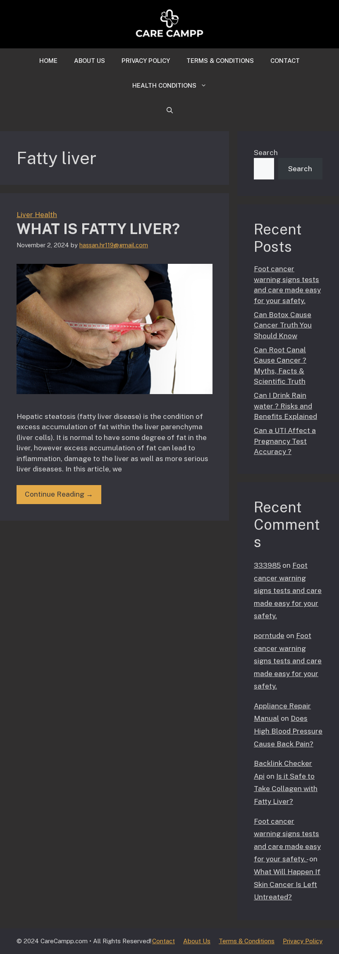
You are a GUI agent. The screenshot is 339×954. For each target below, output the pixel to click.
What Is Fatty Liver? (98, 228)
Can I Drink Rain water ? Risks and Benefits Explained (285, 406)
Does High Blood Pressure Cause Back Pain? (288, 731)
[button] (169, 110)
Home (48, 60)
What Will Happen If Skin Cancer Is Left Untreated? (287, 884)
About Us (89, 60)
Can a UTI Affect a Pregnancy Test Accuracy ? (285, 441)
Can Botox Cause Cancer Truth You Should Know (283, 325)
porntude (269, 635)
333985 (267, 565)
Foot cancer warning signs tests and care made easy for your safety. (288, 590)
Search (266, 152)
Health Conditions (164, 85)
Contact (285, 60)
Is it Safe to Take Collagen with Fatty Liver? (286, 789)
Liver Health (37, 214)
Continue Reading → (59, 494)
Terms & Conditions (220, 60)
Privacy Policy (146, 60)
